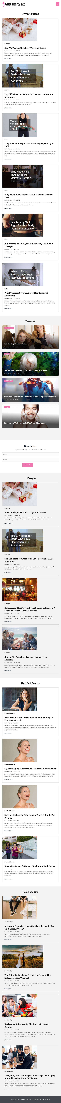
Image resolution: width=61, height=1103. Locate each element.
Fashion (7, 354)
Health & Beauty (9, 327)
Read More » (8, 58)
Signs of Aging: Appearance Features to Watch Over (30, 768)
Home (6, 139)
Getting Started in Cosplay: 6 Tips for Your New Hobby (26, 370)
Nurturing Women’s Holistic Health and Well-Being (29, 866)
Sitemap (47, 1099)
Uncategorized (8, 380)
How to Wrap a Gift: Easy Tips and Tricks (25, 48)
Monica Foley (9, 50)
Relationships (8, 921)
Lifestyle (7, 43)
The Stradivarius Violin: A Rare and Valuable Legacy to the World (30, 397)
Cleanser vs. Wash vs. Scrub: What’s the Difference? (24, 423)
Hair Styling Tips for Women (15, 344)
